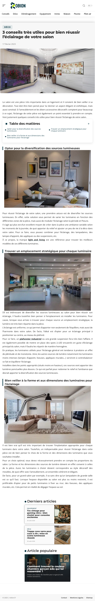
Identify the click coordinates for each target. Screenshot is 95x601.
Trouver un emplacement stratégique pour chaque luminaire (68, 130)
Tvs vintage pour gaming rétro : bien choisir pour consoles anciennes (38, 514)
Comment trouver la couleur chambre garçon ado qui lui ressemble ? (46, 569)
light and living (36, 239)
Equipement (32, 508)
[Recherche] (84, 6)
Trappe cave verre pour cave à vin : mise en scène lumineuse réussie (39, 534)
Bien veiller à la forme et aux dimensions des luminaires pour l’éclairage (25, 136)
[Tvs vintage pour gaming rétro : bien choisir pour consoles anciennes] (62, 514)
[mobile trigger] (4, 5)
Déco (7, 27)
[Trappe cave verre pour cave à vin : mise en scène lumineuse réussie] (62, 535)
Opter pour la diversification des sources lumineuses (24, 130)
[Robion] (18, 5)
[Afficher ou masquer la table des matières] (65, 123)
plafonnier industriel (30, 338)
